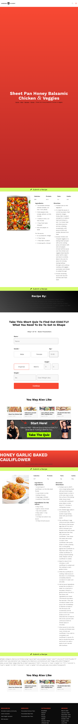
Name (16, 336)
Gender (17, 349)
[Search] (72, 3)
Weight (17, 373)
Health (43, 718)
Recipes (27, 102)
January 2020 (65, 712)
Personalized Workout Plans (28, 711)
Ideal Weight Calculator (6, 716)
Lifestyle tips (45, 723)
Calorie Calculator (5, 713)
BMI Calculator (4, 719)
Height (47, 362)
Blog (21, 102)
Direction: (57, 203)
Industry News (45, 721)
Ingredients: (39, 203)
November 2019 (65, 716)
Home (17, 102)
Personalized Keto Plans (27, 716)
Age (50, 349)
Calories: (37, 196)
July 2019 (64, 723)
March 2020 (64, 710)
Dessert (43, 712)
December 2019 (65, 714)
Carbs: (69, 196)
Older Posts (39, 699)
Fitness (43, 716)
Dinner (32, 102)
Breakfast (44, 710)
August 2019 (65, 721)
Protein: (48, 196)
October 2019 (65, 718)
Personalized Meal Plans (27, 713)
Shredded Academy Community (9, 711)
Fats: (59, 196)
